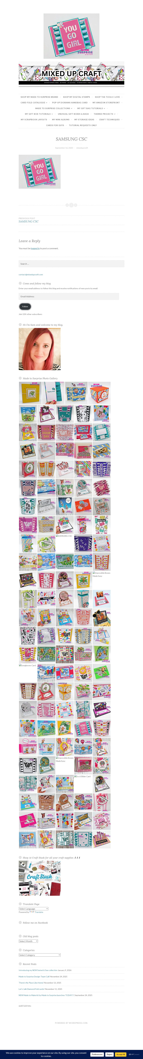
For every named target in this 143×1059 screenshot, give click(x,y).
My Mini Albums (61, 119)
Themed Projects (103, 114)
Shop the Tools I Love (107, 97)
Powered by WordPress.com (71, 1023)
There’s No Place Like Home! (31, 982)
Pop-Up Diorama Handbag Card (70, 102)
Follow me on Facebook (35, 922)
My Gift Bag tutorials (90, 108)
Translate (39, 912)
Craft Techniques (109, 119)
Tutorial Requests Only (83, 125)
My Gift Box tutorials (38, 114)
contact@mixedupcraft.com (31, 274)
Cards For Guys (55, 125)
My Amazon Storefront (106, 102)
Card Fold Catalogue (33, 102)
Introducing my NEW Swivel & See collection (38, 970)
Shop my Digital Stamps (76, 97)
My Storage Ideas (84, 119)
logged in (35, 248)
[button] (30, 393)
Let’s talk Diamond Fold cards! (32, 989)
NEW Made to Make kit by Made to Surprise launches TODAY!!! (46, 995)
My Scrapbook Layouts (34, 119)
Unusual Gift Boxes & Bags (73, 114)
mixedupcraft (82, 148)
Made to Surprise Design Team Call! (34, 976)
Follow (25, 306)
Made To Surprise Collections (52, 108)
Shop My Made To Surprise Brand (39, 97)
